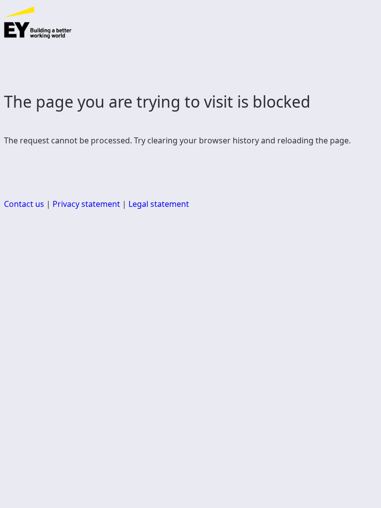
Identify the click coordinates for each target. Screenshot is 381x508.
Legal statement (158, 203)
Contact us (24, 203)
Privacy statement (86, 203)
